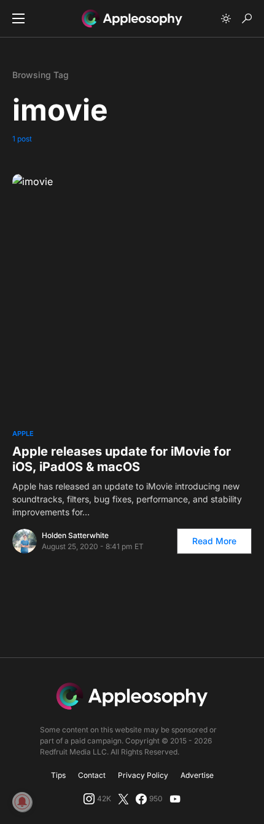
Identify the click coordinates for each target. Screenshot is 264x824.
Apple (23, 433)
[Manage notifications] (22, 802)
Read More (214, 541)
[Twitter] (123, 798)
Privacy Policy (143, 775)
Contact (92, 775)
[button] (18, 18)
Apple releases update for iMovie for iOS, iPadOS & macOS (121, 459)
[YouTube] (175, 798)
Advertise (197, 775)
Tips (58, 775)
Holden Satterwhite (75, 535)
